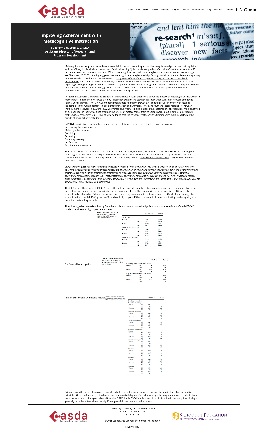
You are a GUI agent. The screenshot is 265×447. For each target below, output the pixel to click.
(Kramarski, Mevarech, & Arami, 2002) (88, 108)
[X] (241, 9)
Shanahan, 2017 (77, 75)
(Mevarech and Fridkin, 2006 (154, 157)
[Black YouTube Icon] (250, 9)
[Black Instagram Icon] (245, 9)
